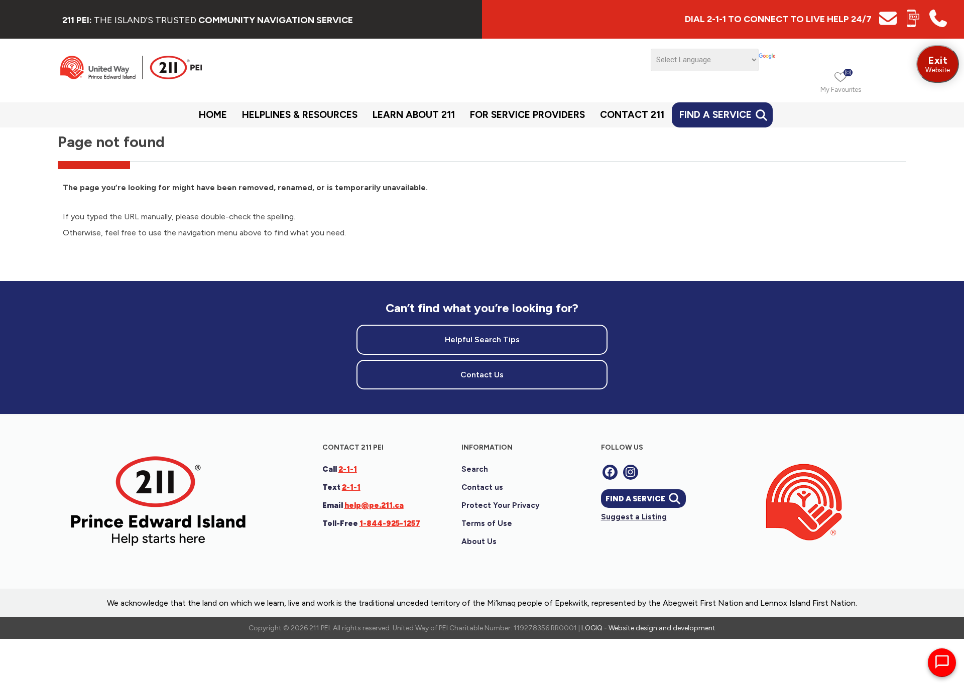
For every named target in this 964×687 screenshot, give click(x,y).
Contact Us (482, 374)
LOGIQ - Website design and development (648, 628)
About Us (479, 541)
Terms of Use (486, 523)
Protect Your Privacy (500, 505)
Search (474, 469)
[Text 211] (913, 24)
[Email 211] (888, 24)
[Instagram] (630, 472)
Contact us (482, 487)
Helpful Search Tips (482, 339)
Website (937, 64)
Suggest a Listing (634, 516)
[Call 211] (938, 24)
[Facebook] (610, 472)
